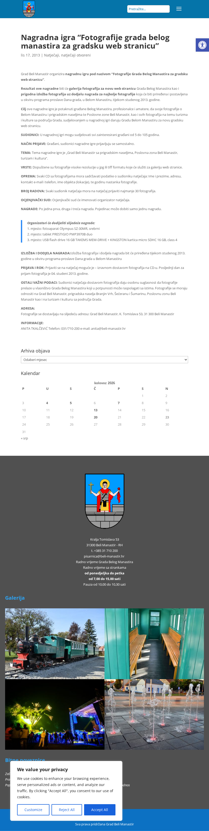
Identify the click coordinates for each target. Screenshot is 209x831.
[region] (66, 791)
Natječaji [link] (51, 55)
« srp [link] (24, 438)
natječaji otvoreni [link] (76, 55)
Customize (33, 809)
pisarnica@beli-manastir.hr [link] (104, 556)
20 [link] (95, 417)
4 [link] (47, 403)
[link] (202, 45)
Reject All (67, 809)
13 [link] (95, 410)
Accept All (99, 809)
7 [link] (119, 403)
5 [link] (71, 403)
